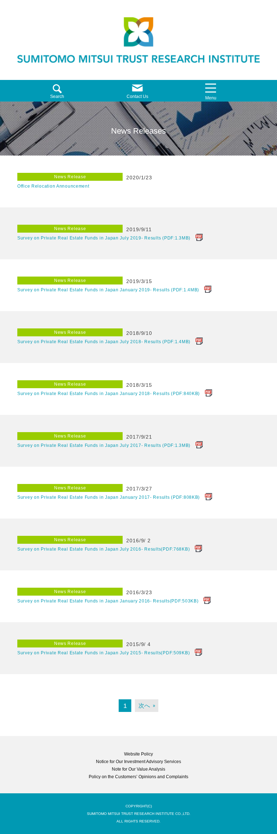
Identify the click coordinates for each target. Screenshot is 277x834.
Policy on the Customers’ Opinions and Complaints (138, 776)
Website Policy (138, 754)
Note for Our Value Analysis (138, 769)
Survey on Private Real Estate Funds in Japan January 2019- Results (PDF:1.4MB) (108, 289)
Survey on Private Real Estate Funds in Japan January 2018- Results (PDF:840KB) (108, 393)
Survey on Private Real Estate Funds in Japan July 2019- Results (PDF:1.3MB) (103, 238)
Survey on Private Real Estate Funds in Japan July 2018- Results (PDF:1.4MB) (103, 341)
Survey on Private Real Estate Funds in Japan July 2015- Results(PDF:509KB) (103, 652)
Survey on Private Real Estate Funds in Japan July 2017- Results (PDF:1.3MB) (103, 445)
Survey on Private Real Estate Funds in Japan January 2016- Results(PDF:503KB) (107, 601)
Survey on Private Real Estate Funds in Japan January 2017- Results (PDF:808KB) (108, 497)
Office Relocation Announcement (53, 186)
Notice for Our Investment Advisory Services (138, 761)
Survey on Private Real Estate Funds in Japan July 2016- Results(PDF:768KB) (103, 549)
